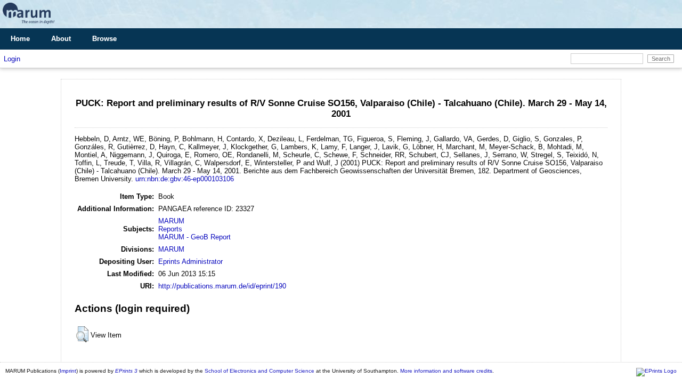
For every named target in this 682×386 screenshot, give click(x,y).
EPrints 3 (126, 371)
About (61, 39)
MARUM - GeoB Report (194, 237)
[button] (82, 334)
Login (12, 59)
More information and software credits (446, 371)
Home (20, 39)
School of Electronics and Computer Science (259, 371)
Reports (170, 229)
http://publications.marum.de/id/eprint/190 (222, 286)
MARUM (171, 221)
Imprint (68, 371)
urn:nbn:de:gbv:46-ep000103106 (184, 179)
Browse (104, 39)
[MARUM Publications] (28, 24)
